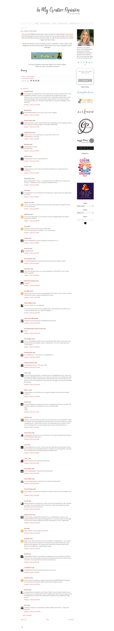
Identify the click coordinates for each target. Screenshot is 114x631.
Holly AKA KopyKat (30, 281)
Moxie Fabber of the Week (64, 36)
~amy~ (26, 458)
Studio (54, 23)
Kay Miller (27, 291)
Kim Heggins (28, 338)
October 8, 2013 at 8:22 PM (31, 572)
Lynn (25, 226)
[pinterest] (84, 62)
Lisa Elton (27, 269)
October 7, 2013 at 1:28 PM (31, 139)
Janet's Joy (27, 202)
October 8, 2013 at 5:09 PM (31, 562)
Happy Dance (28, 514)
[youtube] (89, 62)
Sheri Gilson (28, 468)
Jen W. (26, 501)
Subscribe (85, 80)
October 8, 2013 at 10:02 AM (32, 509)
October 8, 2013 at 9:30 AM (31, 473)
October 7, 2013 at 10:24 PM (32, 323)
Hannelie (27, 144)
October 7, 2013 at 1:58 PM (31, 151)
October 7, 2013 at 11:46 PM (32, 357)
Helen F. (26, 390)
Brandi (26, 110)
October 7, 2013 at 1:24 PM (31, 115)
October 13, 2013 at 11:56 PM (32, 611)
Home (36, 23)
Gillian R (26, 156)
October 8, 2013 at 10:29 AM (32, 523)
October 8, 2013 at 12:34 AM (32, 384)
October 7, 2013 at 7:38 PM (31, 243)
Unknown (27, 214)
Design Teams (45, 23)
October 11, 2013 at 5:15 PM (32, 599)
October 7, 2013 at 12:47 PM (32, 104)
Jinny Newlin (28, 479)
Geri (25, 528)
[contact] (85, 65)
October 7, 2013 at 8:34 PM (31, 263)
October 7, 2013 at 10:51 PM (32, 333)
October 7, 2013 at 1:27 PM (31, 127)
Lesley (26, 402)
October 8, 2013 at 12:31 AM (32, 367)
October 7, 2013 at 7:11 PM (31, 232)
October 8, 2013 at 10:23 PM (32, 584)
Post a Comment (27, 615)
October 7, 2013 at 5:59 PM (31, 197)
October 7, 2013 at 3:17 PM (31, 161)
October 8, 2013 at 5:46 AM (31, 453)
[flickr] (86, 62)
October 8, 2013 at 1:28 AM (31, 427)
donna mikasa (28, 258)
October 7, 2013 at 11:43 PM (32, 347)
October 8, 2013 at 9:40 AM (31, 495)
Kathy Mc (27, 538)
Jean (25, 605)
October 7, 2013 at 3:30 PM (31, 173)
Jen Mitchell (27, 567)
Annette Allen (28, 352)
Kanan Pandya (28, 489)
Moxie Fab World (29, 78)
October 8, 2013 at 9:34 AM (31, 483)
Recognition (63, 23)
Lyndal (26, 238)
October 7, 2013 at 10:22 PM (32, 313)
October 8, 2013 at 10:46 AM (32, 533)
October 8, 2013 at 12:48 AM (32, 396)
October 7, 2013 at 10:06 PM (32, 285)
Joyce (26, 373)
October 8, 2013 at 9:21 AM (31, 463)
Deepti (26, 554)
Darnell (26, 590)
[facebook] (81, 62)
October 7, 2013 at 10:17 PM (32, 297)
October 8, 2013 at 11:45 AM (32, 548)
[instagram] (78, 62)
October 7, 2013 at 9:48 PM (31, 275)
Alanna (26, 166)
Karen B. (27, 248)
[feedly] (92, 62)
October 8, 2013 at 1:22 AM (31, 412)
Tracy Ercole (28, 432)
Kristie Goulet (28, 120)
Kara (25, 190)
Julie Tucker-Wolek (30, 318)
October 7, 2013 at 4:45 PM (31, 185)
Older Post (71, 619)
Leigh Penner (28, 132)
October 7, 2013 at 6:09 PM (31, 209)
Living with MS (74, 23)
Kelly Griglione (28, 303)
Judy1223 (27, 91)
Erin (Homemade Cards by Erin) (33, 328)
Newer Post (24, 619)
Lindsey (26, 417)
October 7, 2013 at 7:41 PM (31, 253)
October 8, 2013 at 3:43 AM (31, 439)
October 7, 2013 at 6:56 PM (31, 220)
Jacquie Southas (29, 362)
